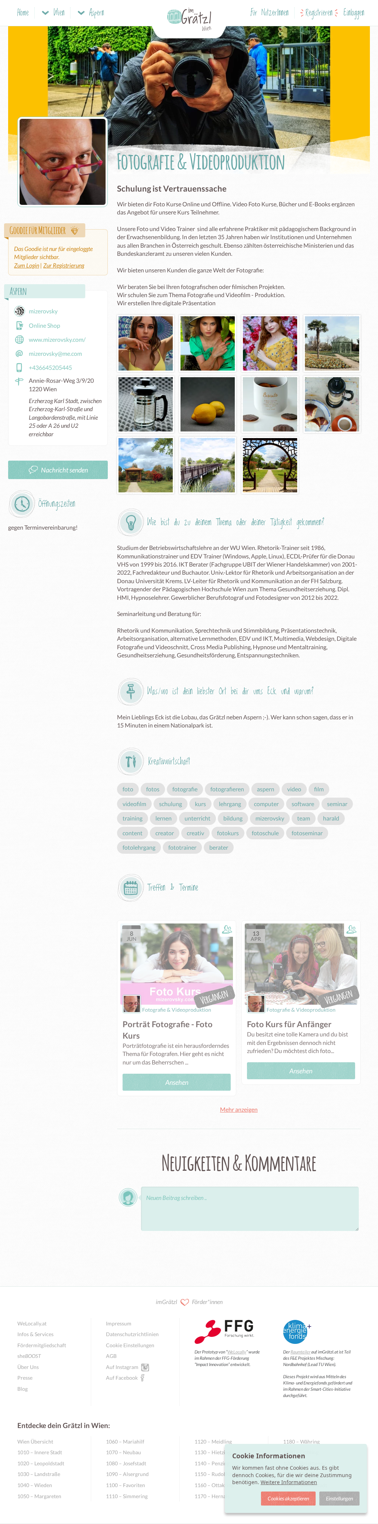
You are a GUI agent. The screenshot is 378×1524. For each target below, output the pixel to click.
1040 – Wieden (34, 1485)
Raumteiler (300, 1352)
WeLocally (236, 1352)
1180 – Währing (301, 1441)
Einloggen (354, 13)
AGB (111, 1356)
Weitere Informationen (289, 1482)
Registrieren (319, 13)
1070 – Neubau (123, 1452)
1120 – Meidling (213, 1441)
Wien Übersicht (35, 1441)
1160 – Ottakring (214, 1485)
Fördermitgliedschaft (41, 1345)
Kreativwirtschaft (169, 761)
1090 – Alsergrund (127, 1474)
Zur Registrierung (63, 265)
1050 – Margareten (39, 1496)
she (29, 1356)
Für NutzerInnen (270, 13)
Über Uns (28, 1367)
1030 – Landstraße (38, 1474)
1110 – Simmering (127, 1496)
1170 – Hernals (212, 1496)
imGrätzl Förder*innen (189, 1301)
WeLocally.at (32, 1323)
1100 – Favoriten (125, 1485)
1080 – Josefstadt (126, 1463)
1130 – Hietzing (213, 1452)
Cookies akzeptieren (288, 1498)
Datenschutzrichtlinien (132, 1334)
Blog (22, 1389)
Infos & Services (35, 1334)
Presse (24, 1378)
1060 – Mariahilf (125, 1441)
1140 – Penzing (212, 1463)
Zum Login (26, 265)
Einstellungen (339, 1498)
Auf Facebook (122, 1378)
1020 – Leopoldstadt (40, 1463)
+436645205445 (50, 367)
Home (23, 13)
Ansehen (176, 1082)
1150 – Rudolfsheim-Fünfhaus (224, 1474)
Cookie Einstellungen (130, 1345)
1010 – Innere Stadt (39, 1452)
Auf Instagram (122, 1367)
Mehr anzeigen (239, 1109)
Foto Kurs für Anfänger (289, 1024)
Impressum (118, 1323)
